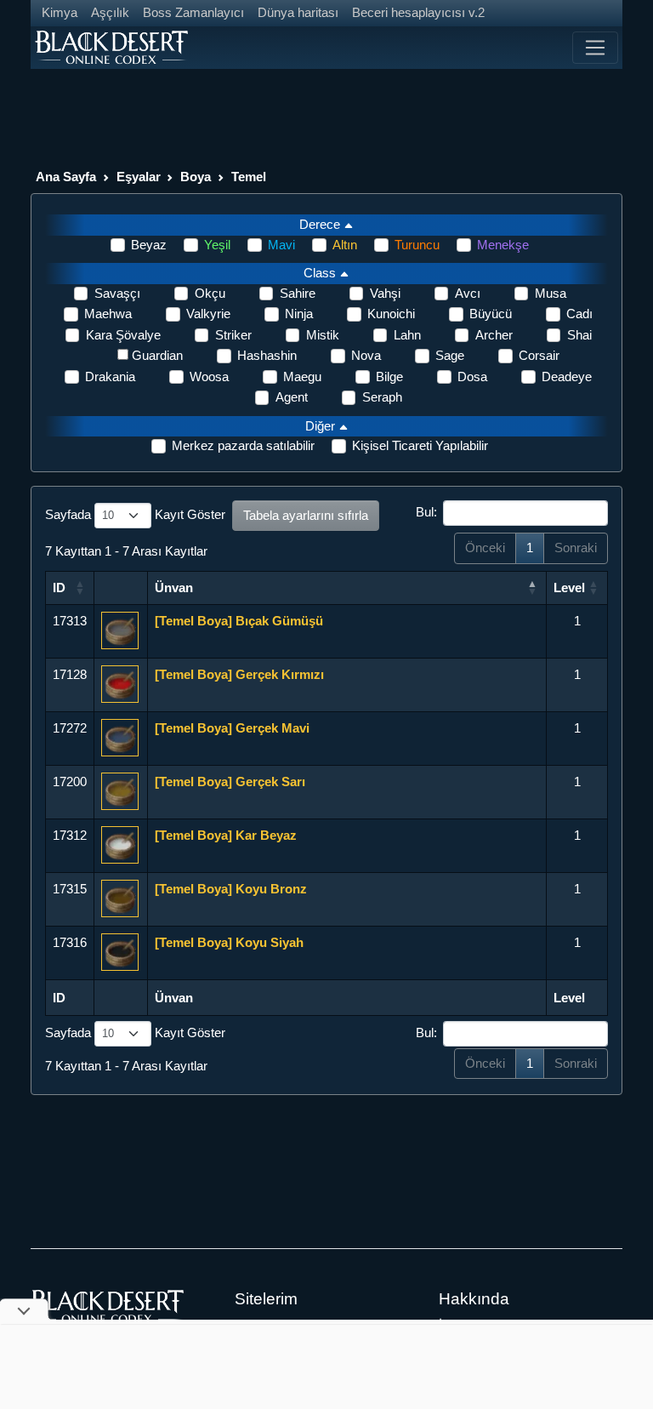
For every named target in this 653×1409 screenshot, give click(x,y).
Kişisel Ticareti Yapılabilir (420, 445)
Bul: (426, 512)
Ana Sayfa (66, 176)
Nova (366, 355)
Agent (291, 397)
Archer (494, 335)
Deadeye (567, 376)
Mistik (322, 335)
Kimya (59, 12)
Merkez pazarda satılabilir (243, 445)
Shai (579, 335)
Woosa (209, 376)
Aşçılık (110, 12)
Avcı (467, 293)
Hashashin (267, 355)
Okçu (210, 293)
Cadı (579, 313)
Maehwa (108, 313)
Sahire (297, 293)
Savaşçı (117, 293)
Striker (233, 335)
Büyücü (490, 313)
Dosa (472, 376)
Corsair (539, 355)
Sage (449, 355)
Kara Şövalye (123, 335)
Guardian (157, 355)
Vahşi (385, 293)
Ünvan (174, 587)
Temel (248, 176)
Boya (195, 176)
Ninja (299, 313)
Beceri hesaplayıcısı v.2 (418, 12)
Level (569, 587)
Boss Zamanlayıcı (193, 12)
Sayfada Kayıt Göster (135, 514)
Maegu (302, 376)
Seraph (382, 397)
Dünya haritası (298, 12)
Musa (550, 293)
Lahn (407, 335)
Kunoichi (391, 313)
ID (59, 587)
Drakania (110, 376)
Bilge (389, 376)
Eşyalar (138, 176)
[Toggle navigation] (595, 47)
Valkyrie (208, 313)
